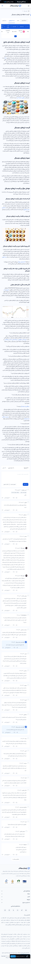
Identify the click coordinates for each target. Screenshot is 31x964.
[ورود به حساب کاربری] (2, 6)
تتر (4, 290)
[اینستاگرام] (9, 910)
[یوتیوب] (17, 910)
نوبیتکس (24, 340)
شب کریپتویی (11, 20)
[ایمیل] (26, 910)
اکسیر (10, 340)
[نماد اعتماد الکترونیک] (6, 881)
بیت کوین (4, 257)
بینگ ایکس (15, 340)
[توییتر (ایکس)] (13, 910)
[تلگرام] (22, 910)
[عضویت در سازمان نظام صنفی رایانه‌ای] (18, 881)
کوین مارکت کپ (20, 98)
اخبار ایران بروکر (21, 262)
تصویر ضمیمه (13, 484)
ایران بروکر (25, 11)
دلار (5, 58)
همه (18, 20)
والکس (6, 340)
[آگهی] (15, 1)
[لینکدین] (5, 910)
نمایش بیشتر (16, 859)
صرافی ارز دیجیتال (25, 406)
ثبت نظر (25, 484)
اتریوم (7, 290)
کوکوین (19, 340)
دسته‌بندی (24, 20)
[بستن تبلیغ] (0, 0)
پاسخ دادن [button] (6, 497)
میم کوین (4, 20)
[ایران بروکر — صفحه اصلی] (24, 868)
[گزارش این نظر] (2, 498)
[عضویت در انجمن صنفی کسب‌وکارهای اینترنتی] (24, 881)
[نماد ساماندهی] (12, 881)
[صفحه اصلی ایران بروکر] (15, 6)
